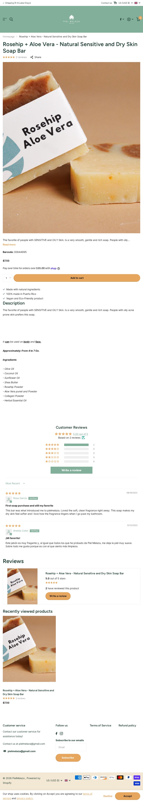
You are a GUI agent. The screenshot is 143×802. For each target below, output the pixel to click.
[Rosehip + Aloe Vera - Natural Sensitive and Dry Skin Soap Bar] (29, 649)
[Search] (11, 19)
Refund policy (127, 725)
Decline (107, 796)
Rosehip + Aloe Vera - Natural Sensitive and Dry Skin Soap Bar (28, 692)
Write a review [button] (71, 470)
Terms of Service (100, 725)
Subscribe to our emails (70, 740)
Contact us (106, 3)
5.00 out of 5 (80, 433)
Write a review (58, 595)
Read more (9, 244)
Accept (127, 796)
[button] (11, 275)
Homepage (9, 36)
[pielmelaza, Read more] (122, 19)
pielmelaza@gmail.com (22, 751)
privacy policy (25, 798)
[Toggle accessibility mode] (115, 3)
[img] (13, 493)
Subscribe (68, 757)
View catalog (5, 19)
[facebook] (56, 733)
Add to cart (77, 277)
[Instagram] (61, 733)
